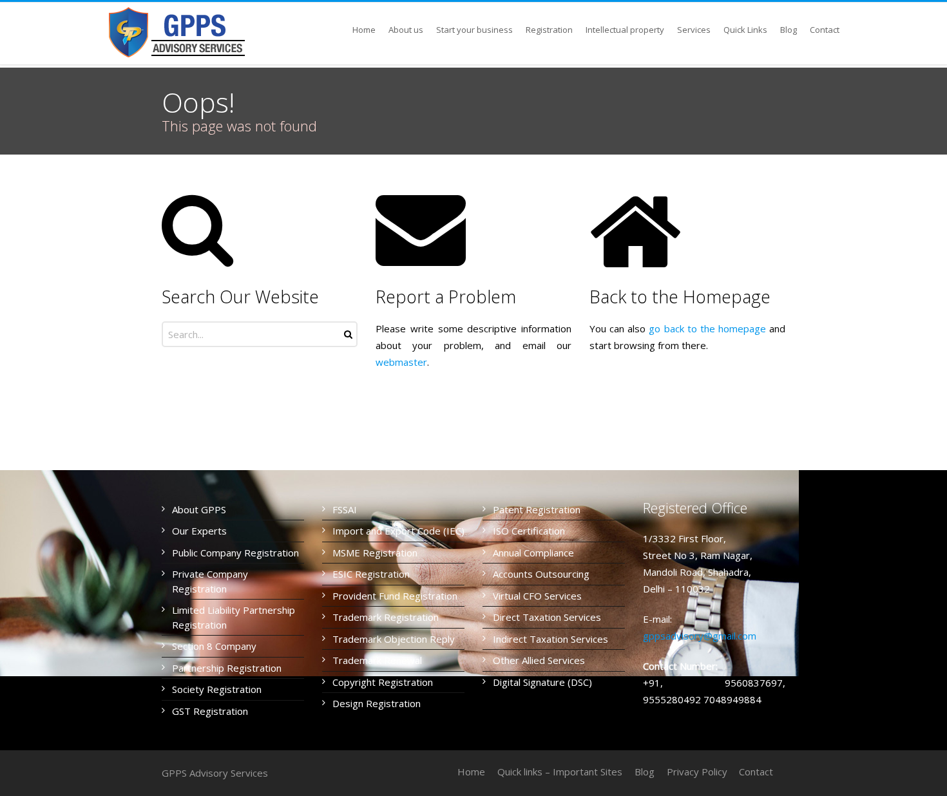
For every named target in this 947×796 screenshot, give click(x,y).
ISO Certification (529, 530)
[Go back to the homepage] (178, 32)
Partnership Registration (227, 667)
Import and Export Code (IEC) (398, 530)
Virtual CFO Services (537, 595)
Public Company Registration (235, 552)
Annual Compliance (533, 552)
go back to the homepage (707, 328)
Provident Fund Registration (394, 595)
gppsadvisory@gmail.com (699, 635)
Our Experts (199, 530)
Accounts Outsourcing (541, 573)
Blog (645, 771)
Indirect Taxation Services (550, 638)
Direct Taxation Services (547, 617)
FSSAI (344, 509)
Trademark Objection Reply (393, 638)
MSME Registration (374, 552)
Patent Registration (536, 509)
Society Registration (217, 689)
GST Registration (210, 711)
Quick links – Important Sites (559, 771)
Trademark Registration (385, 617)
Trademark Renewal (377, 660)
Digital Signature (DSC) (542, 682)
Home (471, 771)
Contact (756, 771)
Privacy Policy (697, 771)
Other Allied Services (539, 660)
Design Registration (376, 703)
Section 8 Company (214, 646)
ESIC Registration (371, 573)
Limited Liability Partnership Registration (233, 617)
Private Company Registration (210, 581)
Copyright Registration (382, 682)
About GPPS (199, 509)
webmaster (401, 361)
